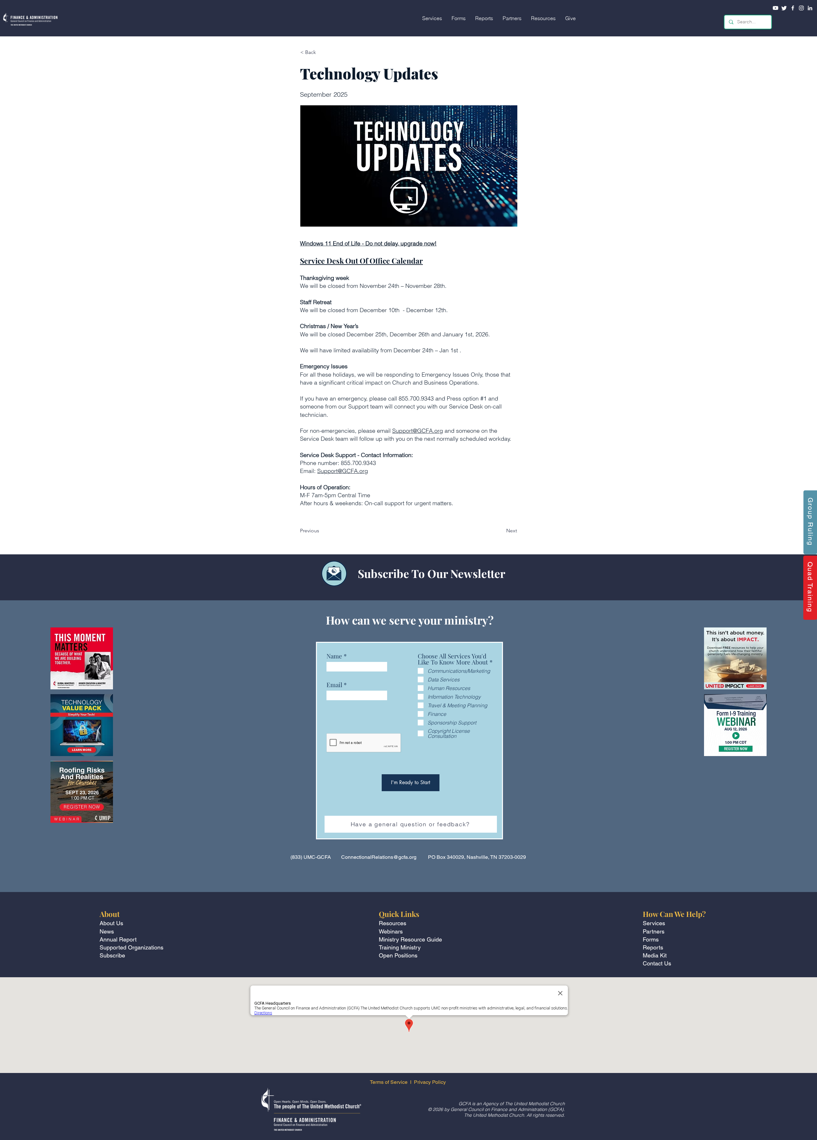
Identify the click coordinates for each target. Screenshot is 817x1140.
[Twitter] (784, 8)
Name (334, 656)
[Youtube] (775, 8)
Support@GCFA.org (417, 430)
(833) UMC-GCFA (310, 857)
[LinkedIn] (810, 8)
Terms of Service (389, 1082)
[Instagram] (801, 8)
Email (334, 685)
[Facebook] (793, 8)
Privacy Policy (430, 1082)
